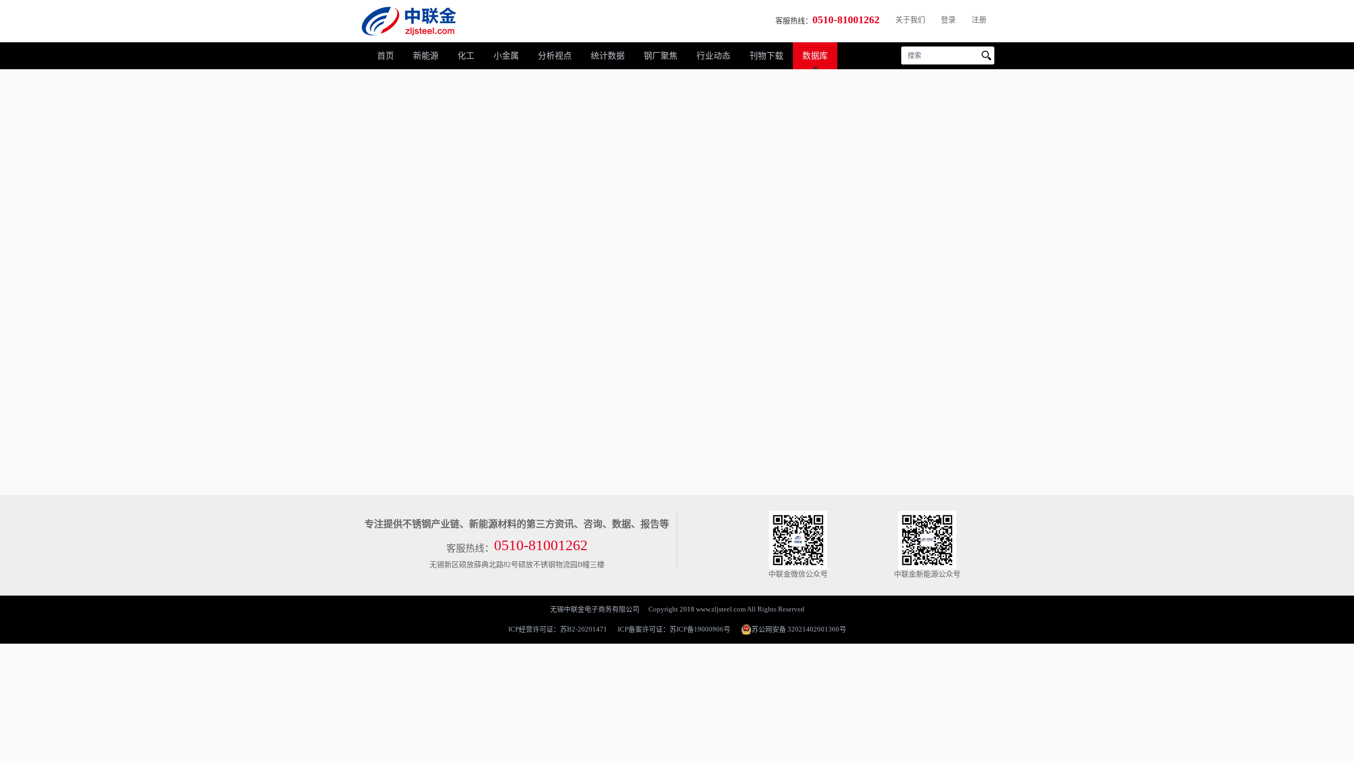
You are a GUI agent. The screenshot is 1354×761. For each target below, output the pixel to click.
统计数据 (608, 55)
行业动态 (713, 55)
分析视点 (555, 55)
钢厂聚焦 (661, 55)
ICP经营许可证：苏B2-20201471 (557, 629)
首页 (385, 55)
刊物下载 (766, 55)
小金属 (506, 55)
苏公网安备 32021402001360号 (799, 629)
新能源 (425, 55)
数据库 (815, 55)
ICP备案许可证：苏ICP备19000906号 (674, 629)
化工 (466, 55)
